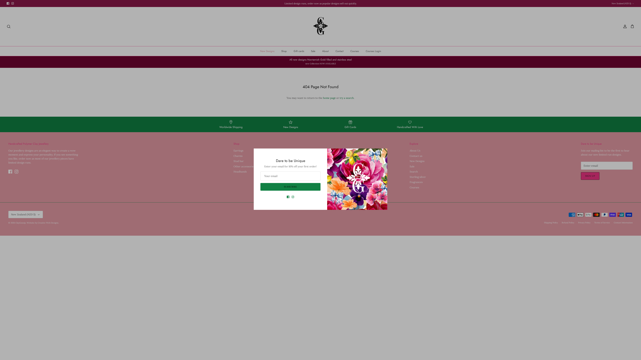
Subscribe (290, 186)
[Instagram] (293, 197)
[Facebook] (288, 197)
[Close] (383, 152)
